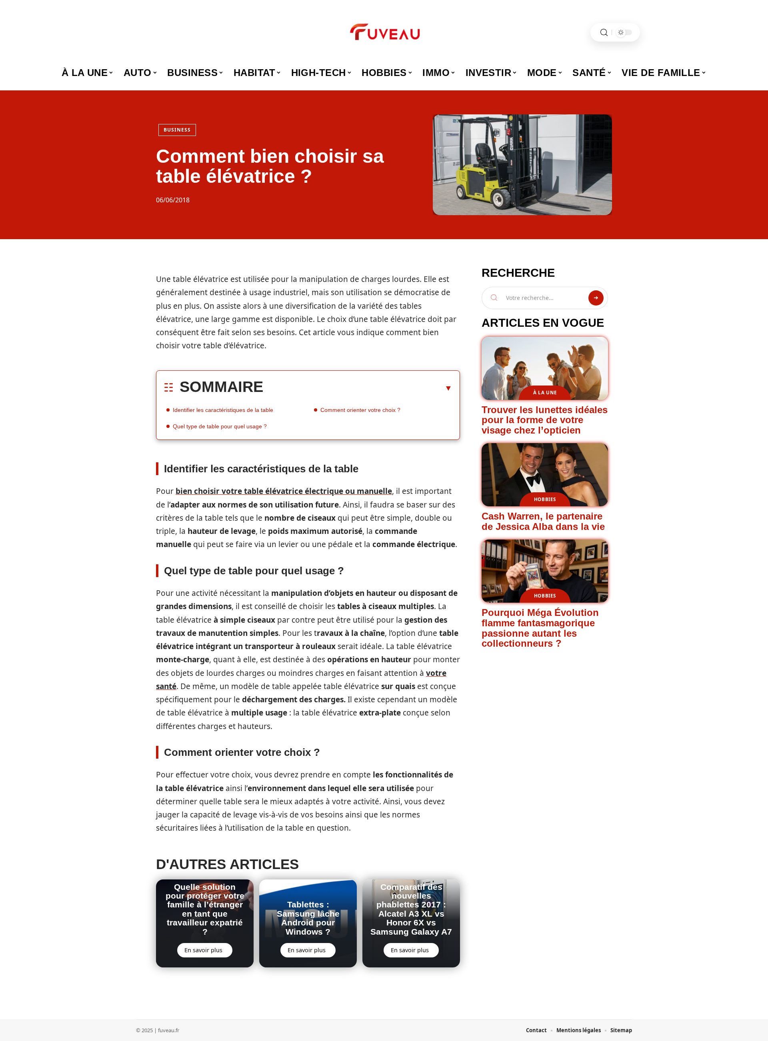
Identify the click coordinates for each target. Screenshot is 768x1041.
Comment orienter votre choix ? (360, 410)
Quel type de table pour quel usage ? (220, 426)
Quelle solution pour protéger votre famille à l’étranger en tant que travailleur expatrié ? (205, 909)
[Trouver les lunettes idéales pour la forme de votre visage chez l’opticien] (545, 368)
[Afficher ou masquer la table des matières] (357, 388)
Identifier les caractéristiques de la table (223, 410)
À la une (545, 393)
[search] (604, 32)
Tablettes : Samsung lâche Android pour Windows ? (308, 918)
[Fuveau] (384, 32)
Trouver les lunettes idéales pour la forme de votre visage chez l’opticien (545, 420)
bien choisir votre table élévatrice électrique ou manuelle (284, 491)
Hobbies (545, 499)
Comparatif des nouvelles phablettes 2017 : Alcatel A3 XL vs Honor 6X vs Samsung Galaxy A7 (411, 909)
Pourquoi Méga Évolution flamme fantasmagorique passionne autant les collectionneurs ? (540, 628)
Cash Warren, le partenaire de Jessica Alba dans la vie (543, 521)
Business (177, 129)
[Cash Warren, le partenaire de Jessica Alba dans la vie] (545, 474)
